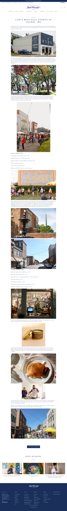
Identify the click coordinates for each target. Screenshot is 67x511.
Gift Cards (50, 11)
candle (35, 321)
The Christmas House (33, 475)
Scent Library (19, 11)
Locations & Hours (29, 2)
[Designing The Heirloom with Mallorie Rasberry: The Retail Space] (55, 468)
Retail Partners (36, 502)
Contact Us (26, 494)
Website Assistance (56, 494)
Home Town (9, 2)
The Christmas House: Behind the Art (12, 475)
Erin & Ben (4, 2)
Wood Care (26, 495)
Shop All (11, 11)
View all (33, 459)
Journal (19, 2)
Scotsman (29, 11)
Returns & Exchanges (28, 500)
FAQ (35, 495)
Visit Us (23, 2)
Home (35, 11)
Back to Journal (34, 446)
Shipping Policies (27, 502)
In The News (46, 502)
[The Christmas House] (33, 468)
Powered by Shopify (33, 507)
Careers (35, 500)
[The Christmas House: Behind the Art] (12, 468)
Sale (56, 11)
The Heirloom (15, 2)
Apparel (42, 11)
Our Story (36, 494)
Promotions (26, 497)
